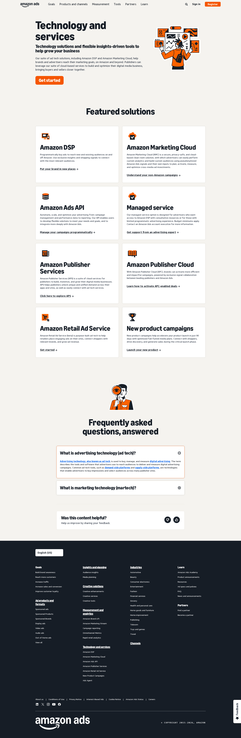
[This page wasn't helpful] (167, 520)
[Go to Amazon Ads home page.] (62, 723)
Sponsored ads (42, 609)
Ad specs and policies (187, 586)
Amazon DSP (88, 652)
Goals (51, 4)
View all (38, 642)
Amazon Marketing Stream (95, 623)
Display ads (40, 623)
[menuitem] (49, 623)
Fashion (133, 591)
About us (39, 699)
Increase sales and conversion (48, 586)
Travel (133, 634)
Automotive (135, 572)
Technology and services (96, 647)
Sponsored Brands (43, 618)
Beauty (133, 577)
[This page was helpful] (176, 520)
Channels (135, 643)
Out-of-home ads (43, 637)
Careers (152, 699)
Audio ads (39, 633)
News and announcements (189, 596)
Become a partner (185, 615)
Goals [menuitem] (38, 567)
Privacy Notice (75, 699)
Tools (117, 4)
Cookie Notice (115, 699)
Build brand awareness (45, 572)
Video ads (39, 628)
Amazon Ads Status (135, 699)
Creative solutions (93, 586)
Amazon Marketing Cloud (94, 656)
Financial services (137, 596)
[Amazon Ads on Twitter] (42, 704)
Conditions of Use (56, 699)
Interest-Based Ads (95, 699)
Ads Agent (87, 680)
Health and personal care (141, 605)
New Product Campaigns (93, 675)
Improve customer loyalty (46, 591)
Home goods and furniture (142, 610)
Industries (136, 567)
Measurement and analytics (93, 611)
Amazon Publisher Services (95, 666)
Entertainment (136, 586)
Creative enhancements (93, 591)
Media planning (89, 577)
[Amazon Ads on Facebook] (59, 705)
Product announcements (188, 577)
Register (213, 4)
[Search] (186, 4)
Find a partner (184, 610)
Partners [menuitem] (183, 605)
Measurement (100, 4)
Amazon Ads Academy (188, 572)
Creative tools (89, 601)
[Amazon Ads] (27, 4)
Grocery (133, 601)
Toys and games (137, 629)
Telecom (134, 624)
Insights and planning (94, 567)
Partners (130, 4)
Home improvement (139, 615)
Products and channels (73, 4)
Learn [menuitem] (181, 567)
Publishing (134, 620)
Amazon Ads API (90, 661)
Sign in (196, 4)
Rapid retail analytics (92, 637)
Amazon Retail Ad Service (94, 671)
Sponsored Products (44, 614)
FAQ (179, 591)
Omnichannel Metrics (92, 633)
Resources (182, 582)
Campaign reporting (91, 628)
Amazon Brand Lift (91, 618)
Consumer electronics (140, 582)
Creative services (90, 596)
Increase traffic (42, 582)
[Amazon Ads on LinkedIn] (37, 705)
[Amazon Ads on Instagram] (48, 705)
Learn (144, 4)
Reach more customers (45, 577)
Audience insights (90, 572)
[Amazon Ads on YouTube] (54, 705)
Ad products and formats (44, 602)
